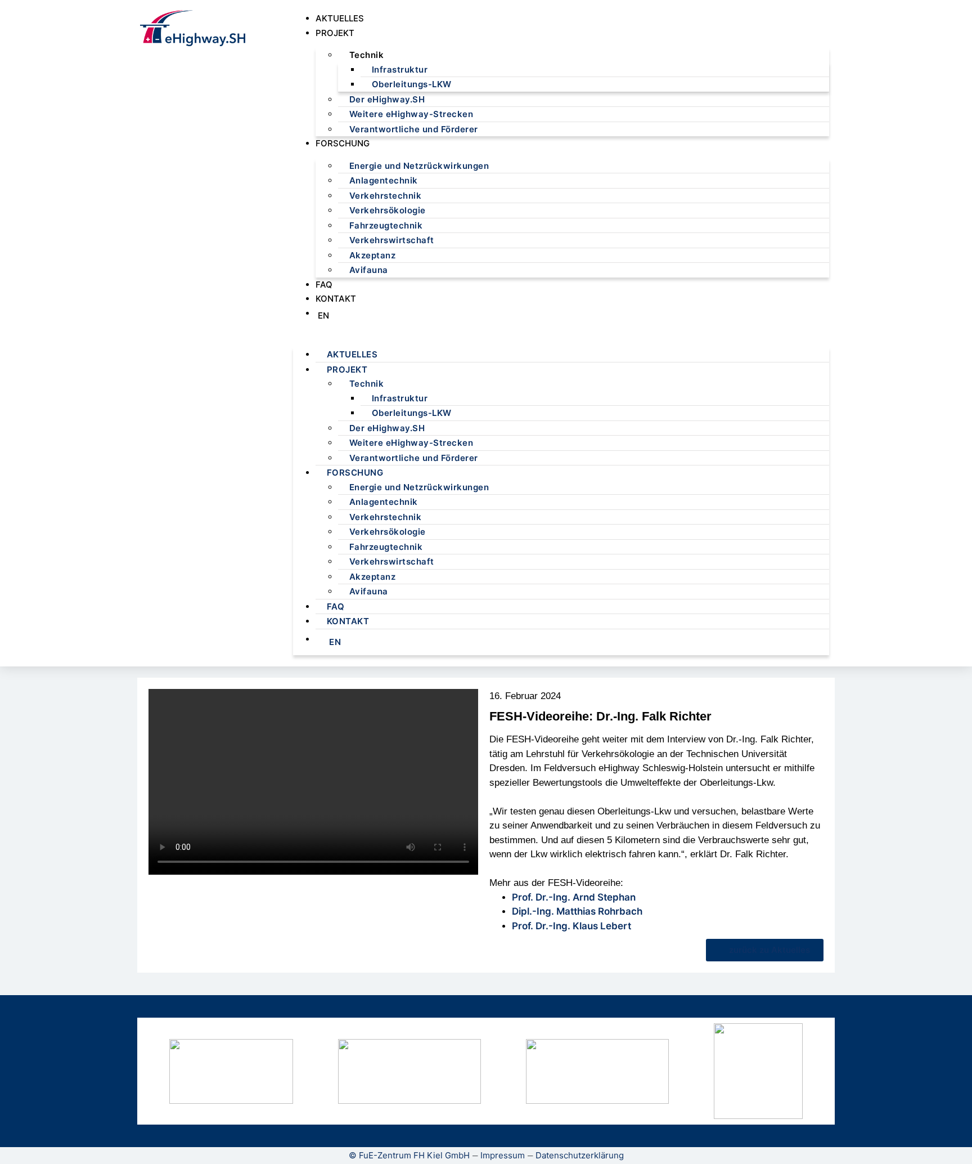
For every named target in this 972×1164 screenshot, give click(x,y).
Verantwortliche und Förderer (413, 129)
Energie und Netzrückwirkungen (419, 165)
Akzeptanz (372, 255)
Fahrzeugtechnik (386, 225)
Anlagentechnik (383, 180)
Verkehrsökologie (387, 210)
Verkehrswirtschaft (391, 240)
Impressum (502, 1155)
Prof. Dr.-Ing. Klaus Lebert (571, 926)
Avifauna (368, 270)
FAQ (324, 284)
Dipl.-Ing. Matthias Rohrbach (577, 911)
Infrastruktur (400, 69)
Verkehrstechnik (385, 195)
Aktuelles (340, 18)
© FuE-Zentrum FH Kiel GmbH (409, 1155)
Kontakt (336, 298)
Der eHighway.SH (387, 99)
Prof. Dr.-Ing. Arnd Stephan (574, 897)
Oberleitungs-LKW (412, 84)
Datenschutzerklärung (580, 1155)
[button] (561, 332)
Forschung (343, 143)
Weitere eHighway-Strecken (411, 114)
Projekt (335, 33)
